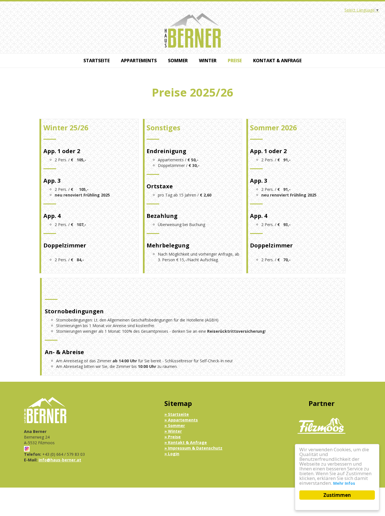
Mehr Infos (344, 483)
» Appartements (181, 420)
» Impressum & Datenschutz (193, 448)
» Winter (173, 431)
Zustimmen (337, 495)
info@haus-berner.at (60, 460)
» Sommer (174, 425)
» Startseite (176, 414)
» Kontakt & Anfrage (185, 442)
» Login (171, 453)
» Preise (172, 436)
